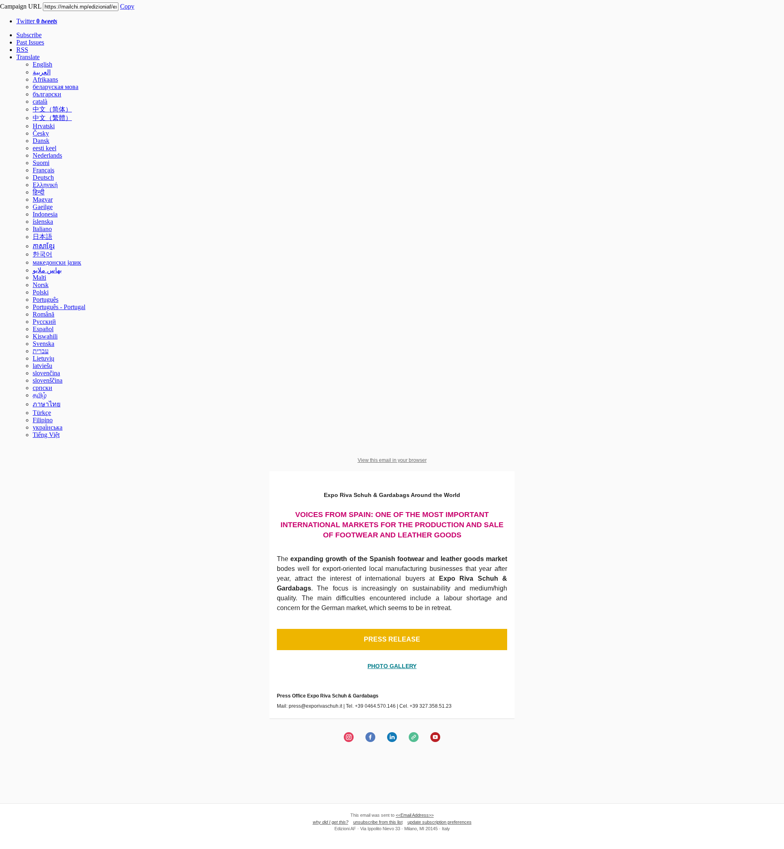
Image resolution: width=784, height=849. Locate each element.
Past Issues (30, 42)
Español (43, 328)
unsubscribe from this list (378, 822)
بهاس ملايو (47, 270)
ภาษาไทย (46, 404)
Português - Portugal (59, 306)
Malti (39, 277)
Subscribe (29, 34)
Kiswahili (45, 336)
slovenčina (46, 373)
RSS (22, 49)
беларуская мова (55, 86)
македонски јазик (57, 262)
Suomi (41, 162)
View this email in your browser (392, 460)
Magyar (43, 199)
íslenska (43, 221)
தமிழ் (40, 395)
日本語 (42, 236)
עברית (41, 351)
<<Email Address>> (415, 815)
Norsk (41, 284)
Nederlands (47, 155)
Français (43, 170)
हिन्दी (39, 192)
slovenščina (47, 380)
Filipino (43, 420)
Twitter (36, 21)
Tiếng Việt (46, 434)
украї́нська (47, 427)
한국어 (42, 254)
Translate (28, 56)
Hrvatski (44, 126)
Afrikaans (45, 79)
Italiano (42, 228)
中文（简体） (52, 109)
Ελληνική (45, 184)
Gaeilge (43, 206)
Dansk (41, 140)
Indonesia (45, 214)
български (47, 94)
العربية (42, 72)
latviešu (42, 365)
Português (45, 299)
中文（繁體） (52, 117)
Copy (127, 6)
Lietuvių (43, 358)
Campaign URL (20, 6)
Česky (41, 133)
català (40, 101)
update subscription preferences (440, 822)
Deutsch (43, 177)
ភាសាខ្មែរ (44, 246)
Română (43, 314)
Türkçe (42, 412)
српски (42, 387)
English (42, 64)
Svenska (43, 343)
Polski (41, 292)
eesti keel (44, 148)
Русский (44, 321)
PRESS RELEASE (392, 639)
